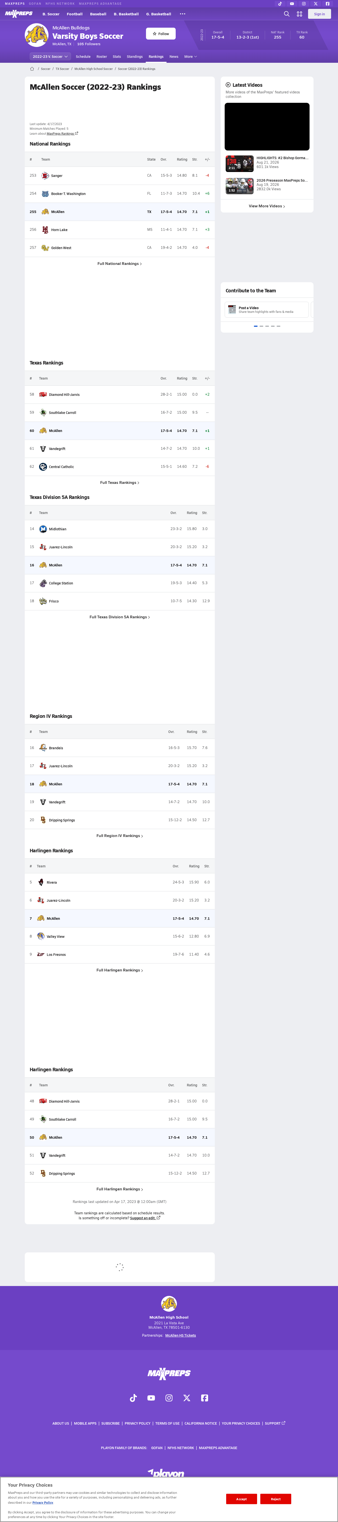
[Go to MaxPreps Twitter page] (187, 1398)
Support (273, 1423)
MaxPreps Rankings (60, 133)
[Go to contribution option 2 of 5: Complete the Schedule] (261, 326)
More (188, 56)
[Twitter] (315, 3)
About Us (60, 1423)
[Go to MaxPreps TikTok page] (133, 1398)
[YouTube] (292, 3)
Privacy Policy (137, 1423)
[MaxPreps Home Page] (32, 69)
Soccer (45, 69)
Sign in (319, 13)
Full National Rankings (118, 263)
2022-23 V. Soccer (47, 56)
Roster (102, 56)
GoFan (35, 3)
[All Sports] (182, 13)
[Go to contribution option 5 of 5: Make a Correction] (278, 326)
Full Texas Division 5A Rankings (118, 617)
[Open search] (286, 13)
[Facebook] (327, 3)
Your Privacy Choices (241, 1423)
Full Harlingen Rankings (118, 970)
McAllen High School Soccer (93, 69)
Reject (276, 1499)
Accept (241, 1499)
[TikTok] (280, 3)
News (173, 56)
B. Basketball (126, 14)
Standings (135, 56)
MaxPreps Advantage (100, 3)
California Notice (201, 1423)
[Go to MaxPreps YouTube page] (151, 1398)
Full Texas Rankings (118, 482)
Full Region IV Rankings (118, 835)
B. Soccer (51, 14)
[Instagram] (303, 3)
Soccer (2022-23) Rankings (136, 69)
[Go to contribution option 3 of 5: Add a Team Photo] (267, 326)
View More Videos (265, 206)
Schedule (83, 56)
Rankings (156, 56)
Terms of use (167, 1423)
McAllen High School (169, 1317)
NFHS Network (60, 3)
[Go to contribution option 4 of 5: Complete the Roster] (273, 326)
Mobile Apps (85, 1423)
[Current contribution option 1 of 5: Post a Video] (256, 326)
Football (75, 14)
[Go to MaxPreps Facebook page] (205, 1398)
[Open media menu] (299, 13)
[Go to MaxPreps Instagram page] (169, 1398)
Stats (117, 56)
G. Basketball (158, 14)
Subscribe (110, 1423)
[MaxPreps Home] (19, 14)
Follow (163, 33)
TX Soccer (62, 69)
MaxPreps (15, 3)
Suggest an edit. (143, 1217)
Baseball (98, 14)
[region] (169, 1499)
